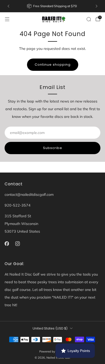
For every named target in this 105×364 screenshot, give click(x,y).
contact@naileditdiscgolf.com (29, 194)
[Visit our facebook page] (6, 243)
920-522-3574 (18, 205)
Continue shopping (53, 64)
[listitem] (52, 6)
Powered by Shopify (52, 351)
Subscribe (52, 147)
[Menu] (7, 19)
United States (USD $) (50, 328)
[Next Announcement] (97, 6)
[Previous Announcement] (8, 6)
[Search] (88, 19)
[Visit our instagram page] (17, 243)
